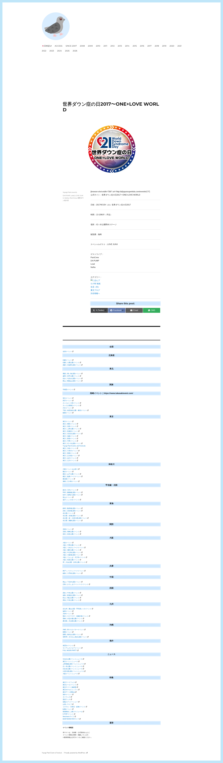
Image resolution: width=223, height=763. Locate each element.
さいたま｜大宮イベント (71, 403)
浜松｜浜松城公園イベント (72, 511)
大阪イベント (67, 543)
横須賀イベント (68, 479)
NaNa (66, 198)
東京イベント (67, 421)
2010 (98, 46)
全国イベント (67, 351)
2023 (51, 51)
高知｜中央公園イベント (71, 600)
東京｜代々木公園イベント (72, 443)
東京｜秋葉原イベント (70, 431)
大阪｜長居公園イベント (71, 560)
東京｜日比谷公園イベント (72, 434)
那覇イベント (67, 632)
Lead (73, 195)
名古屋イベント (68, 513)
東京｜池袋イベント (69, 436)
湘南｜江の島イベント (70, 481)
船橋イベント (67, 413)
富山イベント (67, 497)
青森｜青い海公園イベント (72, 373)
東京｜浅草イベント (69, 426)
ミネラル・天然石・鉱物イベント (74, 707)
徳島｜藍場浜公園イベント (72, 595)
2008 (82, 46)
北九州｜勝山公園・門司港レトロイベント (77, 609)
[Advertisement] (112, 71)
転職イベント (67, 709)
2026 (75, 51)
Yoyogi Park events (70, 192)
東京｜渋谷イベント (69, 448)
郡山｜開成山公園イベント (72, 381)
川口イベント (67, 408)
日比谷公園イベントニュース (72, 669)
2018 (157, 46)
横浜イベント (67, 471)
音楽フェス (66, 699)
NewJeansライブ (68, 716)
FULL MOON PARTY (70, 650)
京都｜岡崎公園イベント (71, 531)
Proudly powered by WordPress (75, 753)
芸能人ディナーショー (70, 702)
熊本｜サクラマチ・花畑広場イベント (75, 616)
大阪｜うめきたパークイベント (73, 547)
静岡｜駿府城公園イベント (72, 508)
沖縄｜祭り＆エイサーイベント (73, 629)
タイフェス (66, 697)
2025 (67, 51)
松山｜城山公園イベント (71, 598)
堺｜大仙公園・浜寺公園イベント (74, 562)
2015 (135, 46)
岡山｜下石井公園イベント (72, 582)
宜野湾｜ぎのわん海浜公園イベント (75, 637)
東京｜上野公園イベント (71, 429)
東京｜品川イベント (69, 458)
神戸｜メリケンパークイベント (73, 571)
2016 (142, 46)
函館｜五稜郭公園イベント (72, 365)
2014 (127, 46)
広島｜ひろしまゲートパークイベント (75, 584)
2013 (120, 46)
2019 (164, 46)
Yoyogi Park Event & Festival (52, 753)
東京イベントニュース (70, 661)
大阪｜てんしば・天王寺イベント (74, 557)
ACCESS (58, 46)
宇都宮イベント (68, 389)
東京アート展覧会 (69, 692)
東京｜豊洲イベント (69, 453)
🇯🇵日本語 (46, 46)
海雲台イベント (68, 645)
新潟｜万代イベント (69, 490)
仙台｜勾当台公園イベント (72, 378)
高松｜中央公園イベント (71, 593)
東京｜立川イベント (69, 460)
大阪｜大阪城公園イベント (72, 555)
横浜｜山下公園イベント (71, 474)
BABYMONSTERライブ (71, 719)
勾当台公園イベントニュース (72, 659)
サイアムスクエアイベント (72, 648)
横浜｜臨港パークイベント (72, 476)
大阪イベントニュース (70, 674)
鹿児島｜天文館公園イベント (72, 621)
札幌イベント (67, 360)
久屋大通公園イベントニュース (73, 671)
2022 (44, 51)
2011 (105, 46)
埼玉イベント (67, 398)
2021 (179, 46)
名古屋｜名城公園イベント (72, 516)
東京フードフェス (69, 682)
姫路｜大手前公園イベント (72, 573)
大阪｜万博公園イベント (71, 545)
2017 (149, 46)
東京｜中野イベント (69, 441)
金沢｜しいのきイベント (71, 500)
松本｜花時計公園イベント (72, 495)
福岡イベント (67, 611)
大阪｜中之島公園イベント (72, 552)
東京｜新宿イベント (69, 438)
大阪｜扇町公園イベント (71, 550)
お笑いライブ (67, 704)
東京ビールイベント (69, 685)
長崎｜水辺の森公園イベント (72, 618)
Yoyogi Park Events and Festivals (74, 446)
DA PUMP (66, 195)
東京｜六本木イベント (70, 451)
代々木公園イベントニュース (72, 666)
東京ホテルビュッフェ (70, 690)
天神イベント (67, 614)
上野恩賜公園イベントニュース (73, 664)
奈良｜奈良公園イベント (71, 534)
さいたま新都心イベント (71, 405)
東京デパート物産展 (69, 687)
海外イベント (67, 694)
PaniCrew (73, 198)
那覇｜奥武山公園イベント (72, 634)
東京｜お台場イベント (70, 455)
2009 (90, 46)
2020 (172, 46)
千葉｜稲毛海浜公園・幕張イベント (75, 410)
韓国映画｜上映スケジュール (72, 711)
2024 (59, 51)
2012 (112, 46)
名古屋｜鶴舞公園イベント (72, 520)
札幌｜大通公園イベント (71, 362)
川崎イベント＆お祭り (70, 469)
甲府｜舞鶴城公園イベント (72, 492)
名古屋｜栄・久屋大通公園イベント (75, 518)
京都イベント (67, 529)
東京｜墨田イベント (69, 424)
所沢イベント (67, 400)
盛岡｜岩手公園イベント (71, 376)
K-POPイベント (68, 714)
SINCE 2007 (71, 46)
